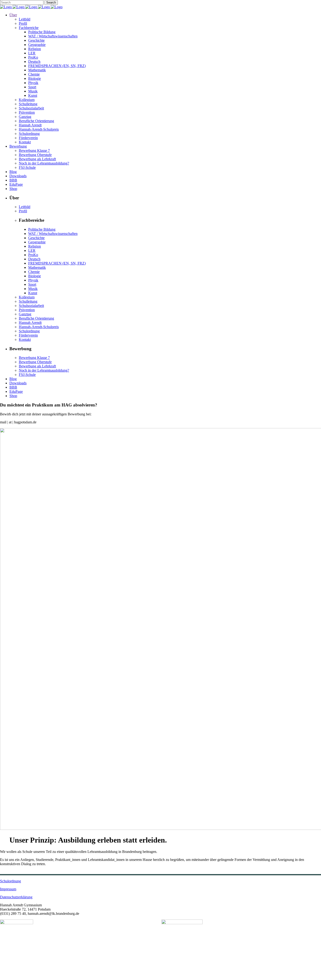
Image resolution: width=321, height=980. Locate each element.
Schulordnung (10, 881)
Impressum (8, 889)
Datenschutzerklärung (16, 897)
